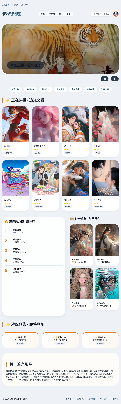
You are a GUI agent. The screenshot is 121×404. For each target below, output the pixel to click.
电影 (43, 14)
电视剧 (52, 14)
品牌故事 (69, 399)
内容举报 (115, 399)
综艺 (61, 14)
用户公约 (103, 399)
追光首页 (5, 5)
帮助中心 (81, 399)
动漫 (68, 14)
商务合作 (92, 399)
